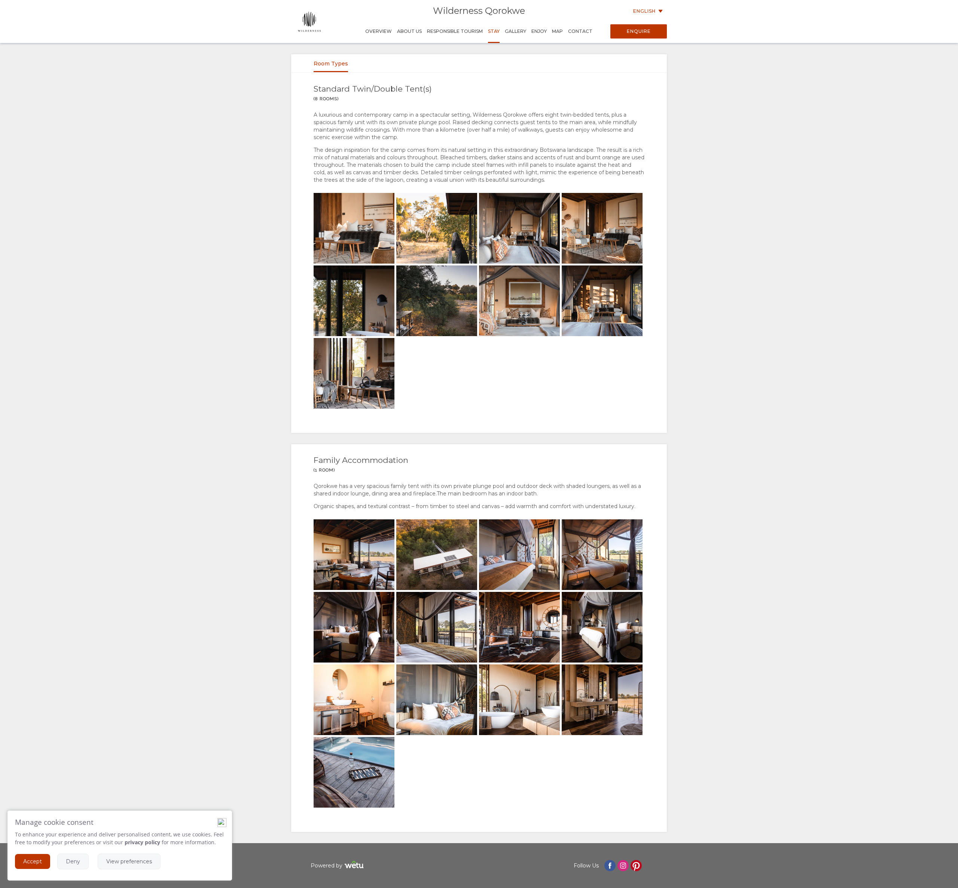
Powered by (326, 865)
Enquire (639, 31)
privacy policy (142, 842)
